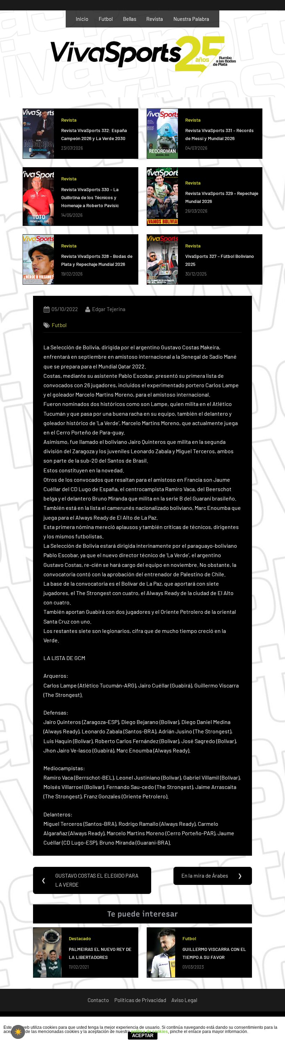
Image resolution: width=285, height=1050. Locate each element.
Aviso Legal (184, 1000)
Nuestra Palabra (191, 19)
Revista (154, 19)
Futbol (106, 19)
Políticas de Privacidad (140, 1000)
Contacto (98, 1000)
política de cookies (149, 1031)
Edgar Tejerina (108, 309)
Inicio (82, 19)
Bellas (129, 19)
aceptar (142, 1035)
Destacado (80, 938)
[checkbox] (18, 1032)
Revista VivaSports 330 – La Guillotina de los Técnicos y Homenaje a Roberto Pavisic (90, 197)
